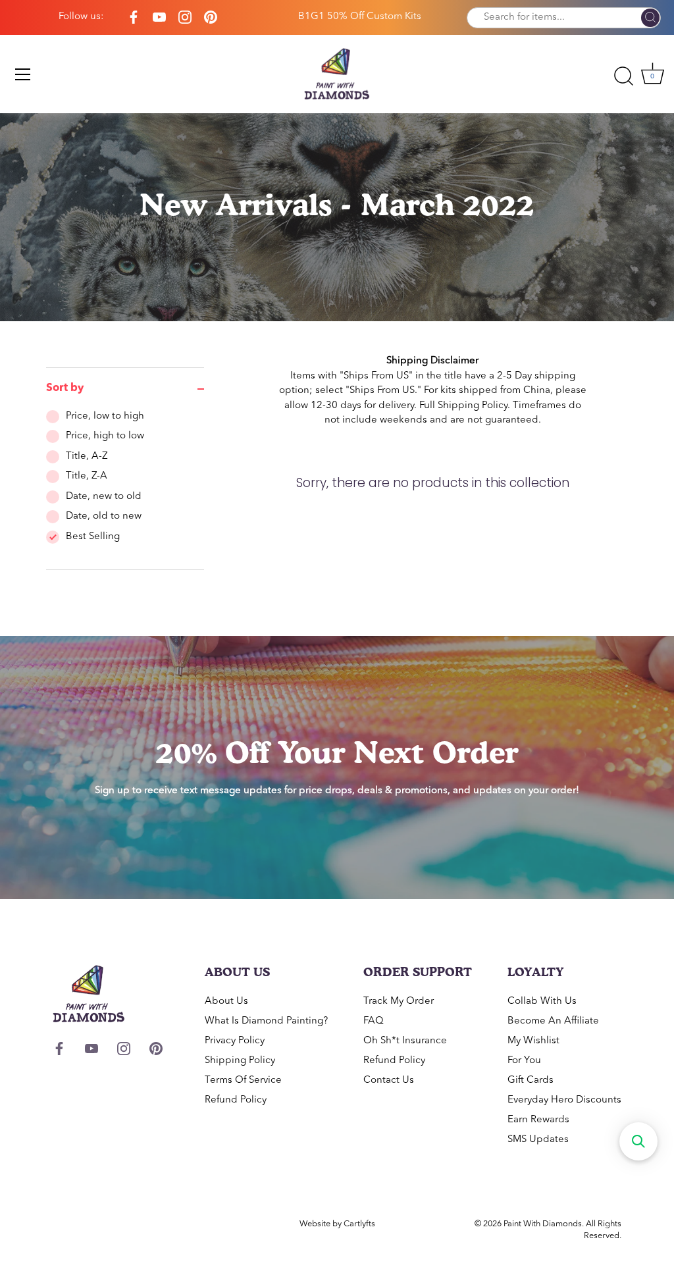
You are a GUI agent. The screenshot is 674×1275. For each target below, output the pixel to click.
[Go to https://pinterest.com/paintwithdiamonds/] (210, 17)
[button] (638, 1141)
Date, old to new (104, 516)
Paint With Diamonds (543, 1224)
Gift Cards (530, 1080)
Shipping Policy (472, 406)
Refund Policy (236, 1100)
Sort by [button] (65, 388)
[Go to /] (337, 74)
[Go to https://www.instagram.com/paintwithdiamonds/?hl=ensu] (185, 17)
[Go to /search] (623, 76)
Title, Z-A (86, 476)
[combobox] (564, 17)
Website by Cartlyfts (337, 1224)
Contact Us (388, 1080)
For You (524, 1061)
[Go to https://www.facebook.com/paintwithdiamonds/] (133, 17)
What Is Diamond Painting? (266, 1021)
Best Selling (93, 537)
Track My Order (398, 1001)
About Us (226, 1001)
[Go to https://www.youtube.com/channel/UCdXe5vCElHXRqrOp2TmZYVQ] (159, 17)
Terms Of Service (243, 1080)
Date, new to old (104, 497)
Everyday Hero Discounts (564, 1100)
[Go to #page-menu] (23, 74)
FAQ (373, 1021)
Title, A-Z (87, 456)
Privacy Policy (235, 1041)
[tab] (125, 489)
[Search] (650, 18)
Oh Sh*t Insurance (405, 1041)
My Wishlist (533, 1041)
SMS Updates (538, 1140)
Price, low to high (105, 416)
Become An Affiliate (553, 1021)
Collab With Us (542, 1001)
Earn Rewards (538, 1120)
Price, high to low (105, 436)
